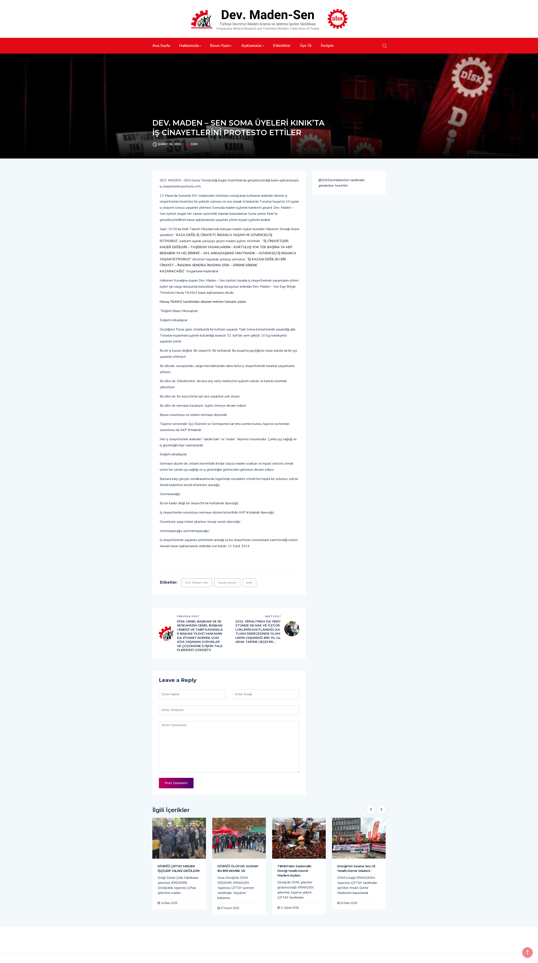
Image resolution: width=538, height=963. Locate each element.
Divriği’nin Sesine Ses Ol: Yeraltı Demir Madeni (356, 868)
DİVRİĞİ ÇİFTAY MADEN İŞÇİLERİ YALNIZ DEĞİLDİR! (179, 868)
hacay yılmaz (227, 582)
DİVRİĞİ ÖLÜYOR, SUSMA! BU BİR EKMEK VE (238, 868)
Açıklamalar (251, 45)
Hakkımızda (189, 45)
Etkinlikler (282, 45)
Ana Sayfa (161, 45)
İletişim (327, 45)
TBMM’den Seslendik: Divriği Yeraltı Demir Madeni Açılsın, (294, 870)
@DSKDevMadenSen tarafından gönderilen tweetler (341, 183)
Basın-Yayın (220, 45)
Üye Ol (306, 45)
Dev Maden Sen (196, 582)
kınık (249, 582)
